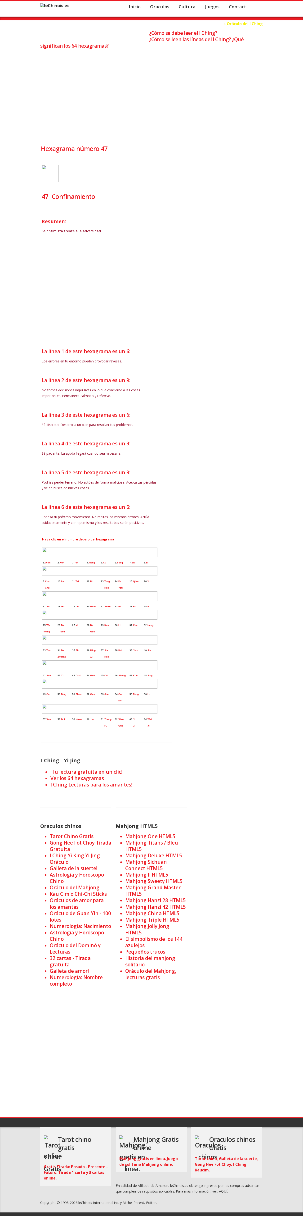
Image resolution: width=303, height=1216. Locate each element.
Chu (47, 587)
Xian (135, 625)
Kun (62, 562)
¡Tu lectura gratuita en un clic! (86, 771)
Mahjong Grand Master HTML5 (153, 890)
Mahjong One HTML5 (150, 836)
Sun (48, 675)
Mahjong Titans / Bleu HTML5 (151, 845)
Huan (79, 719)
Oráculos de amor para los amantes (77, 903)
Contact (237, 6)
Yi (77, 625)
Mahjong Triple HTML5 (152, 919)
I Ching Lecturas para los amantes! (91, 784)
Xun (48, 719)
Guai (78, 675)
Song (120, 562)
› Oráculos (212, 23)
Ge (48, 694)
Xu (104, 562)
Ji (134, 719)
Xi (90, 656)
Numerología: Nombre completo (76, 980)
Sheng (122, 675)
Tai (77, 581)
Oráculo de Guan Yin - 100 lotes (80, 916)
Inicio (135, 6)
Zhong (107, 719)
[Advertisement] (151, 92)
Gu (62, 606)
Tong (107, 581)
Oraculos (159, 6)
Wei (149, 719)
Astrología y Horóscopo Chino (77, 877)
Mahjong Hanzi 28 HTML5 (155, 900)
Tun (76, 562)
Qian (47, 562)
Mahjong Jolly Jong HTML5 (147, 929)
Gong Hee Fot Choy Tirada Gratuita (80, 845)
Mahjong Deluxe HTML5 (153, 855)
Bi (147, 562)
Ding (63, 694)
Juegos (212, 6)
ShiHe (107, 606)
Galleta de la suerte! (73, 868)
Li (119, 625)
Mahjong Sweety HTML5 (154, 881)
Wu (48, 625)
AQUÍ (223, 1191)
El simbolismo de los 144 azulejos (154, 942)
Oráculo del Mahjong (74, 887)
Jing (149, 675)
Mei (120, 700)
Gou (92, 675)
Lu (62, 581)
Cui (106, 675)
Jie (149, 650)
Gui (120, 694)
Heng (150, 625)
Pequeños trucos (145, 951)
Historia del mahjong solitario (150, 961)
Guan (93, 606)
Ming (93, 650)
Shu (62, 631)
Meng (92, 562)
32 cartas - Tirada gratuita (70, 961)
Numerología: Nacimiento (80, 926)
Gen (92, 694)
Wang (47, 631)
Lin (77, 606)
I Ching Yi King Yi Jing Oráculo (75, 858)
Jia (106, 650)
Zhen (78, 694)
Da (119, 581)
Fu (148, 606)
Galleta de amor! (69, 971)
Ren (106, 587)
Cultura (187, 6)
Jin (77, 650)
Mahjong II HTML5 (146, 874)
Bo (134, 606)
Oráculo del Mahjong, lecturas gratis (150, 974)
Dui (63, 719)
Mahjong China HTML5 (152, 913)
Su (47, 606)
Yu (148, 581)
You (120, 587)
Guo (92, 631)
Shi (133, 562)
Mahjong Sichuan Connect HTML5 (146, 865)
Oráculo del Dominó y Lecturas (75, 948)
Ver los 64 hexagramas (77, 778)
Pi (91, 581)
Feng (136, 694)
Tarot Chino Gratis (72, 836)
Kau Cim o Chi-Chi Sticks (78, 894)
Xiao (47, 581)
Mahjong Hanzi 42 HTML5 (155, 907)
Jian (135, 650)
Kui (120, 650)
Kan (106, 625)
